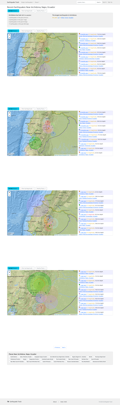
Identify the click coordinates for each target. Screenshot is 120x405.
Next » (64, 347)
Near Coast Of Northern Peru (33, 361)
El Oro (66, 17)
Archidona (82, 70)
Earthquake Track (13, 2)
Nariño (90, 356)
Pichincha (87, 145)
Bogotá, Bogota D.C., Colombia (79, 356)
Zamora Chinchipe (89, 58)
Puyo (80, 118)
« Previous (57, 347)
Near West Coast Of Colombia (17, 361)
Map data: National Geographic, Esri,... (62, 75)
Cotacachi (81, 40)
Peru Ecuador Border (60, 359)
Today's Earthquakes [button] (26, 2)
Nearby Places (41, 11)
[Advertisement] (56, 91)
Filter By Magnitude (27, 11)
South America (14, 356)
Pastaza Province (87, 118)
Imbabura (87, 40)
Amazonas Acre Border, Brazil (99, 361)
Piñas (62, 17)
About (55, 402)
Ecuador (71, 17)
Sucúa (80, 36)
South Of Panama (47, 361)
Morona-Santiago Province (90, 36)
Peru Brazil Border (86, 361)
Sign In (105, 2)
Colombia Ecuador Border (47, 359)
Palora (81, 45)
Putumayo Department (100, 356)
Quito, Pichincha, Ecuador (26, 356)
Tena (80, 49)
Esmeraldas (82, 216)
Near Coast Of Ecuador (73, 359)
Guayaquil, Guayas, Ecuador (41, 356)
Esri (76, 75)
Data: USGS (63, 402)
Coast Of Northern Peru (59, 361)
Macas (80, 54)
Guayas (24, 359)
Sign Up (110, 2)
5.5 (58, 17)
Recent (13, 11)
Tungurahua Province (34, 359)
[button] (47, 59)
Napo (83, 49)
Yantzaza (81, 58)
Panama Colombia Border (73, 361)
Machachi (81, 145)
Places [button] (36, 2)
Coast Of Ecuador (95, 359)
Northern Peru (85, 359)
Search (99, 2)
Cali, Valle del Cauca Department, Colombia (59, 356)
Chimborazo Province (15, 359)
